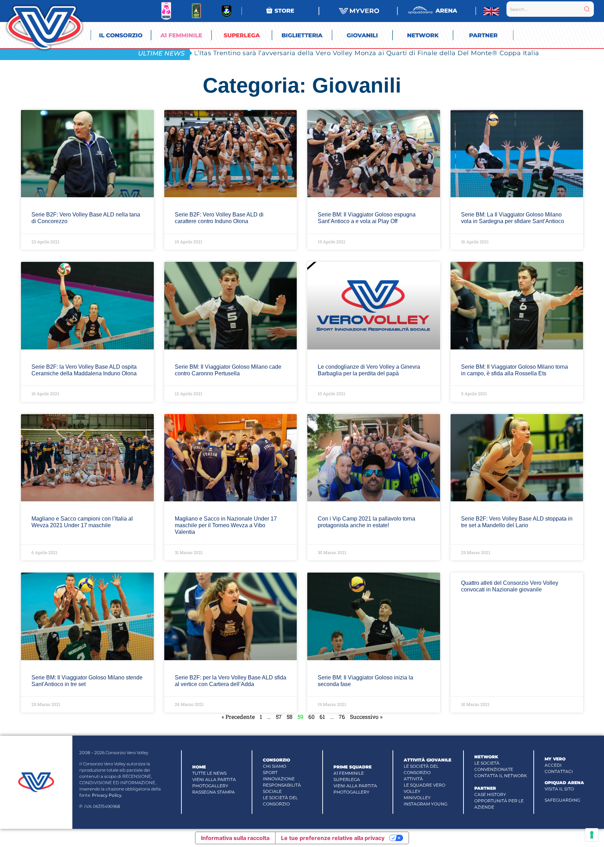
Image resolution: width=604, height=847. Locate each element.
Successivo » (366, 716)
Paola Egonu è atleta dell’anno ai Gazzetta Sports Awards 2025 (298, 53)
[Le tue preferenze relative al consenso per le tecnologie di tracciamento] (591, 834)
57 (279, 716)
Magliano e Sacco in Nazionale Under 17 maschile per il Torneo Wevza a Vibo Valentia (226, 525)
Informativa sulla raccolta (235, 837)
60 (311, 716)
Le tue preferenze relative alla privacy (332, 837)
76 (342, 716)
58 (290, 716)
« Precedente (238, 716)
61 (322, 716)
